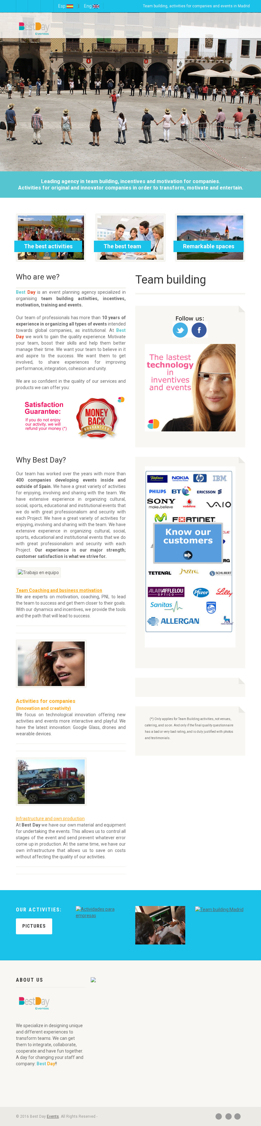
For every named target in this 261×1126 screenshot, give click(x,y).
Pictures (34, 926)
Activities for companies (45, 701)
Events (53, 1116)
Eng (88, 6)
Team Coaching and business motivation (59, 590)
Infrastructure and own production (50, 818)
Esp (62, 6)
